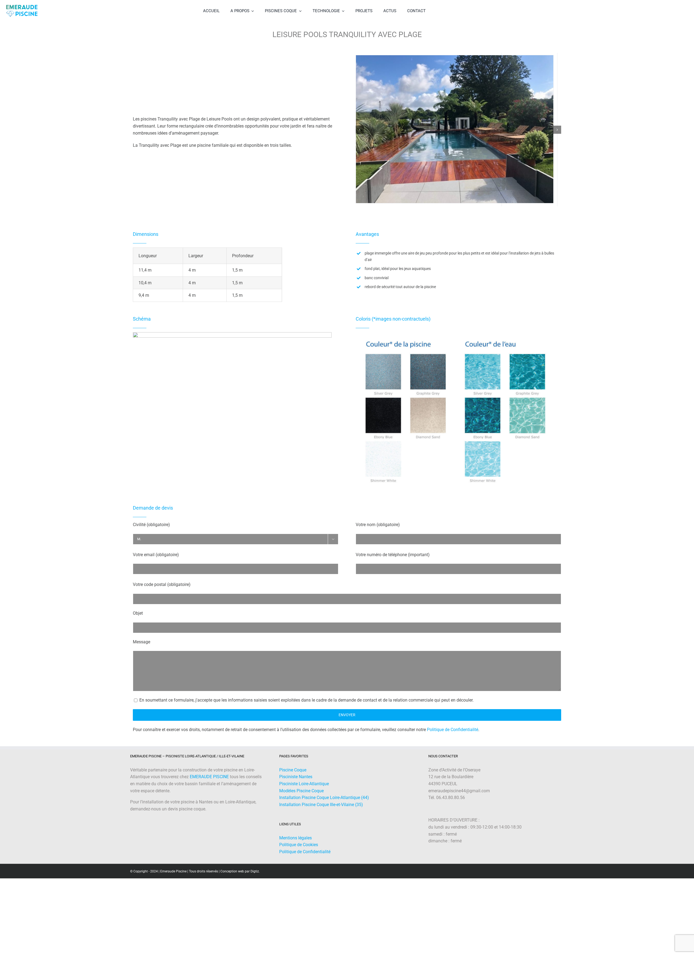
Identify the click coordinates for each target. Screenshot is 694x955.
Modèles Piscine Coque (301, 796)
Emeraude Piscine (173, 877)
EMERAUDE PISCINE (209, 782)
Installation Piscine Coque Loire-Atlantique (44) (324, 803)
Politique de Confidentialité (452, 735)
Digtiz (254, 877)
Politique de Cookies (298, 850)
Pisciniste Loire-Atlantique (304, 789)
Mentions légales (295, 843)
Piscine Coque (292, 775)
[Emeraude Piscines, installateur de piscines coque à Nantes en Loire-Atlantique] (21, 4)
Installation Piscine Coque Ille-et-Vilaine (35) (321, 810)
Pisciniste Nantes (295, 782)
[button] (360, 133)
